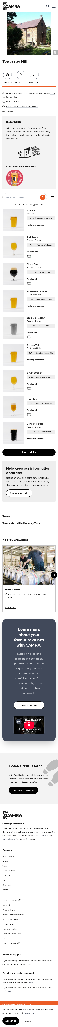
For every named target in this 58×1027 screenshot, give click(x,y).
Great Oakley (13, 589)
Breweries (7, 885)
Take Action (8, 875)
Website (10, 111)
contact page (8, 839)
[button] (54, 575)
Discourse (7, 938)
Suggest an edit (19, 492)
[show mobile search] (48, 6)
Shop (5, 905)
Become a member (23, 790)
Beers (5, 889)
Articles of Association (13, 919)
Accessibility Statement (13, 914)
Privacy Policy (9, 910)
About (5, 861)
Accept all (11, 1020)
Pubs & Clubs (8, 870)
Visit (4, 866)
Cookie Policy (8, 924)
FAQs (46, 835)
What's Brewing (10, 943)
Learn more (29, 1013)
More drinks (29, 452)
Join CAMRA (8, 856)
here (29, 964)
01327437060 (13, 101)
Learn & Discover (29, 705)
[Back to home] (11, 6)
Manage (27, 1021)
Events (5, 880)
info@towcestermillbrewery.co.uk (22, 106)
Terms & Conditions (11, 933)
